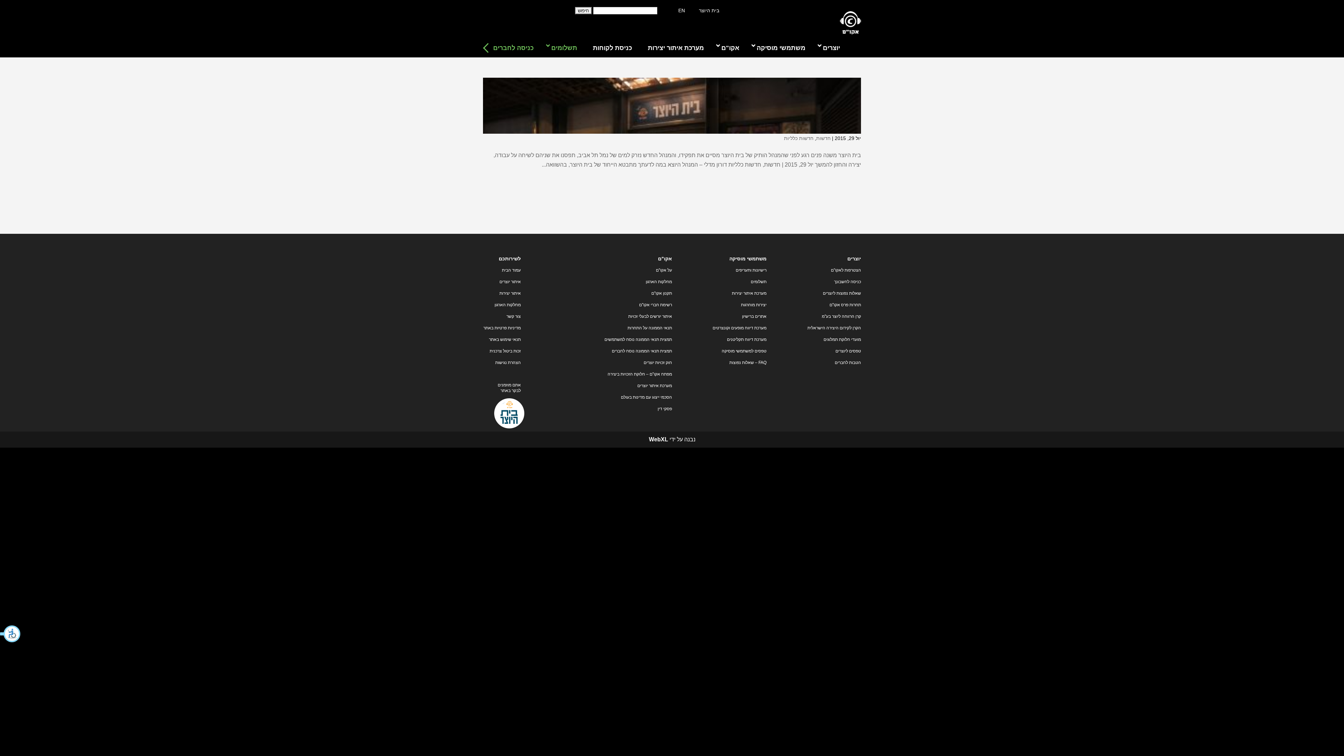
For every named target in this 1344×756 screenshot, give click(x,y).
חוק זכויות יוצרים (658, 362)
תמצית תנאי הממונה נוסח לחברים (642, 351)
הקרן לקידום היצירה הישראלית (834, 328)
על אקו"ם (664, 270)
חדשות (823, 138)
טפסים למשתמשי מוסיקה (744, 351)
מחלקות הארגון (659, 281)
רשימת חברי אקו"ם (655, 304)
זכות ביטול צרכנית (505, 351)
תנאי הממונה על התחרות (650, 328)
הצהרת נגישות (508, 362)
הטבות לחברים (848, 362)
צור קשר (513, 316)
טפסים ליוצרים (848, 351)
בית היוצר (709, 10)
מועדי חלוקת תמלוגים (842, 339)
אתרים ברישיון (754, 316)
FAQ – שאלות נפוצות (747, 362)
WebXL (658, 439)
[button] (10, 634)
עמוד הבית (511, 270)
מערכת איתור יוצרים (654, 385)
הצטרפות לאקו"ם (846, 270)
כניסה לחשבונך (847, 281)
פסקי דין (665, 408)
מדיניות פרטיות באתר (502, 328)
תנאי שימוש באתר (505, 339)
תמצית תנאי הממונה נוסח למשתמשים (638, 339)
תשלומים (758, 281)
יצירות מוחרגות (753, 304)
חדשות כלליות (798, 138)
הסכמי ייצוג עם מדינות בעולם (646, 397)
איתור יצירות (510, 293)
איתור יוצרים (510, 281)
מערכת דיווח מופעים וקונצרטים (739, 328)
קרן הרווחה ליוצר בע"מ (841, 316)
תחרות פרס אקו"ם (845, 304)
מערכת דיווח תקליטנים (746, 339)
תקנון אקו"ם (661, 293)
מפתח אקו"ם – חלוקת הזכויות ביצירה (640, 374)
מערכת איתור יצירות (749, 293)
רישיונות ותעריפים (751, 270)
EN (681, 10)
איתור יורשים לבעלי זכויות (650, 316)
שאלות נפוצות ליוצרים (842, 293)
